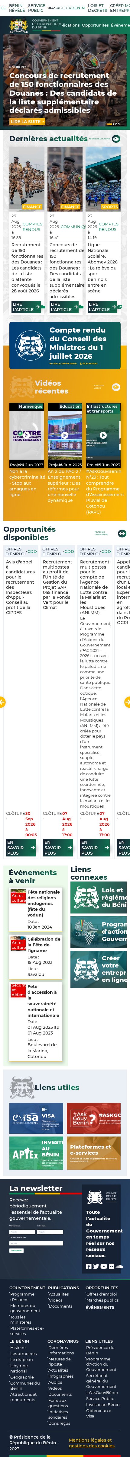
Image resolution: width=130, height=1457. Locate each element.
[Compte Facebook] (89, 1267)
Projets (17, 464)
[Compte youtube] (103, 1267)
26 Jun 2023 (31, 464)
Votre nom (41, 1226)
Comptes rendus (32, 227)
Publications (63, 1287)
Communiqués (77, 226)
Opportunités (102, 1287)
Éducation (70, 406)
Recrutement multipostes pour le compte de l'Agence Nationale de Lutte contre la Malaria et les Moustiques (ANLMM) (94, 587)
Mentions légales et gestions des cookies (92, 1443)
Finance (32, 206)
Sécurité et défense (20, 990)
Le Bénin (19, 1341)
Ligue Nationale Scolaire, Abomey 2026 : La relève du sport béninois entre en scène (103, 268)
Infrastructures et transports (102, 408)
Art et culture (19, 898)
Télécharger (89, 363)
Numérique (30, 406)
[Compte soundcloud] (119, 1267)
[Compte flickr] (111, 1267)
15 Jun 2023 (108, 464)
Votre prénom (15, 1226)
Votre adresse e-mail (17, 1237)
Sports (110, 206)
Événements (100, 1307)
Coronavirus (63, 1341)
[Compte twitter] (96, 1267)
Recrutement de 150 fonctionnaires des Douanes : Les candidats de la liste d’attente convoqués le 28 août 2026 (27, 268)
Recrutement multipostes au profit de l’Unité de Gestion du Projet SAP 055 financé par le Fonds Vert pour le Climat (57, 584)
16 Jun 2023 (70, 464)
